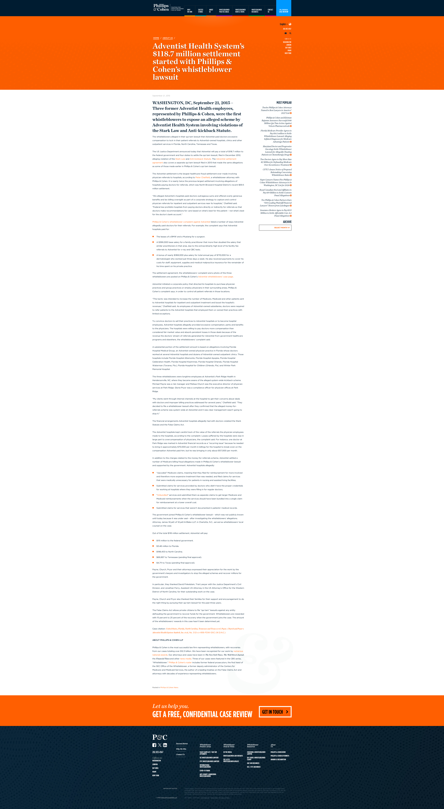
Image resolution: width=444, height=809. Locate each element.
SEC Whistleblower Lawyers (209, 758)
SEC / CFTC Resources (254, 767)
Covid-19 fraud (205, 771)
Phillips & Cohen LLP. (169, 797)
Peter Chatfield (203, 177)
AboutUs (211, 11)
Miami (289, 50)
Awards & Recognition (278, 759)
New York (288, 53)
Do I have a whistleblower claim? (256, 758)
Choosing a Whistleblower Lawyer (256, 753)
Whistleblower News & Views (229, 746)
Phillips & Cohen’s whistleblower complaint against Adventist (181, 222)
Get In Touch (272, 712)
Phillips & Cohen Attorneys (280, 756)
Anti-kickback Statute (200, 159)
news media (185, 659)
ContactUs (270, 11)
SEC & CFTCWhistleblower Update (231, 760)
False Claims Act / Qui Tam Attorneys (208, 753)
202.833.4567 (287, 29)
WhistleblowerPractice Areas (224, 11)
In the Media (227, 752)
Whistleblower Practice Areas (205, 746)
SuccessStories (200, 11)
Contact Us (180, 754)
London (288, 45)
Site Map (214, 797)
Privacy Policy (224, 797)
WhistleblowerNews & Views (240, 11)
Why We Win (181, 749)
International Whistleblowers (205, 766)
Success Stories (182, 744)
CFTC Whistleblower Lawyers (209, 761)
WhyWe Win (189, 11)
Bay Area (288, 47)
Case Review (283, 11)
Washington (287, 42)
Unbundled (162, 495)
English (283, 24)
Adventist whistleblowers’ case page (215, 277)
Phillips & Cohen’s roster (180, 662)
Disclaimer (205, 797)
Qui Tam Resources (253, 763)
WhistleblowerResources (257, 11)
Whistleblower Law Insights (233, 756)
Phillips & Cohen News (169, 687)
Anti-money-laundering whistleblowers (208, 775)
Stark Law (180, 159)
